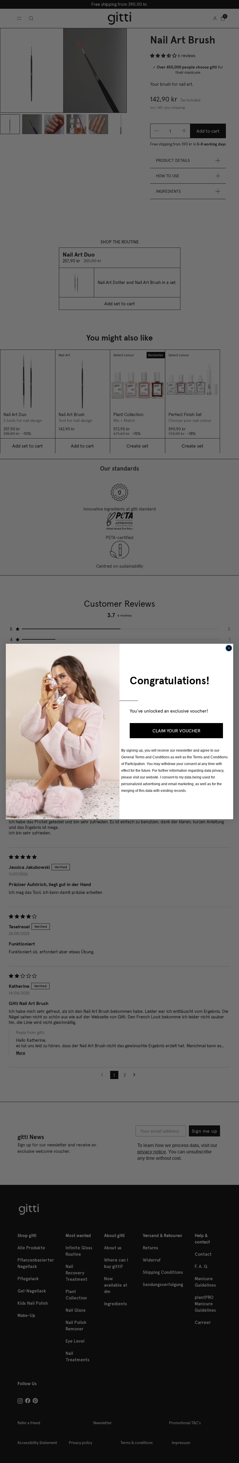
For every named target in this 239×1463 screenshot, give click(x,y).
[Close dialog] (229, 648)
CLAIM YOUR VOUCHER (176, 731)
